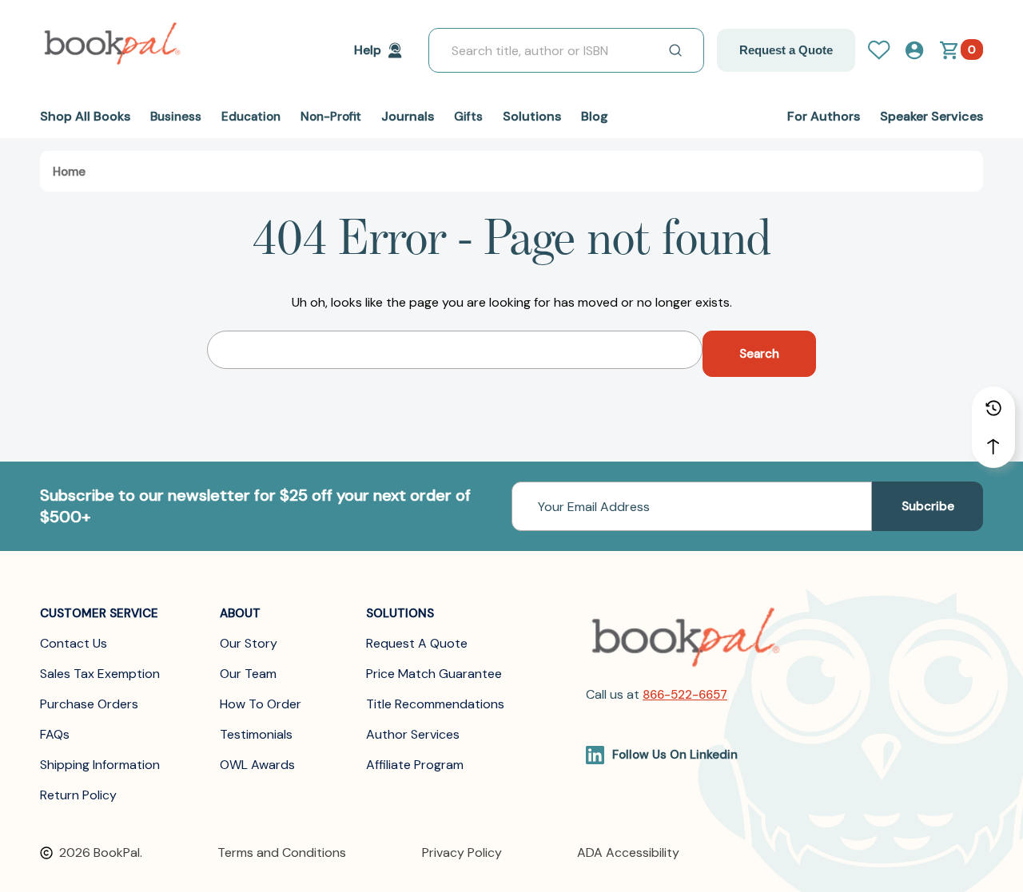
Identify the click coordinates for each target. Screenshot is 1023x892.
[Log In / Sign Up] (885, 50)
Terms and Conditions (281, 852)
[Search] (675, 50)
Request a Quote (786, 50)
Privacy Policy (462, 852)
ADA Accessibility (628, 852)
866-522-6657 (685, 695)
